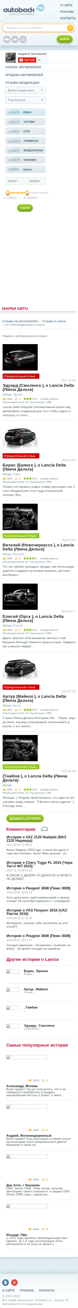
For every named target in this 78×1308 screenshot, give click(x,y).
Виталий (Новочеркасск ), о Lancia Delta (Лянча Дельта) (38, 547)
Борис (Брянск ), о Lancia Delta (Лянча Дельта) (34, 467)
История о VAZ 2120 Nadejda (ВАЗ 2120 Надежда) (36, 838)
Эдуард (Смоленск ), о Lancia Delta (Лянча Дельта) (38, 387)
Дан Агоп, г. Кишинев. (23, 1185)
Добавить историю (25, 818)
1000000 (27, 197)
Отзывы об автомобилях (20, 321)
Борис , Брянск (36, 971)
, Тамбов (30, 1007)
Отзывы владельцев (22, 82)
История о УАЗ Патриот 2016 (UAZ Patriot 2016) (36, 912)
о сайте (66, 5)
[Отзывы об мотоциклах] (15, 39)
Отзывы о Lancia (54, 321)
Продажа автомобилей (24, 75)
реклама (67, 11)
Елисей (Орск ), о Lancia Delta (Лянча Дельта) (33, 618)
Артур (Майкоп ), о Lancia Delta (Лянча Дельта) (34, 698)
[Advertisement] (26, 258)
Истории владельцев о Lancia (24, 325)
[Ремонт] (23, 39)
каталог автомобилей (23, 67)
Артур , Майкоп (36, 989)
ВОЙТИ (64, 39)
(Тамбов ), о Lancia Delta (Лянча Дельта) (35, 778)
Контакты (68, 18)
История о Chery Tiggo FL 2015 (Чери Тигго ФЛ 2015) (39, 864)
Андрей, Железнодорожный (28, 1135)
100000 (8, 197)
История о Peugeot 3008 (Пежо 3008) (38, 888)
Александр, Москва (21, 1086)
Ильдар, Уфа (16, 1235)
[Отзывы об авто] (7, 39)
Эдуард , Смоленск (39, 1025)
